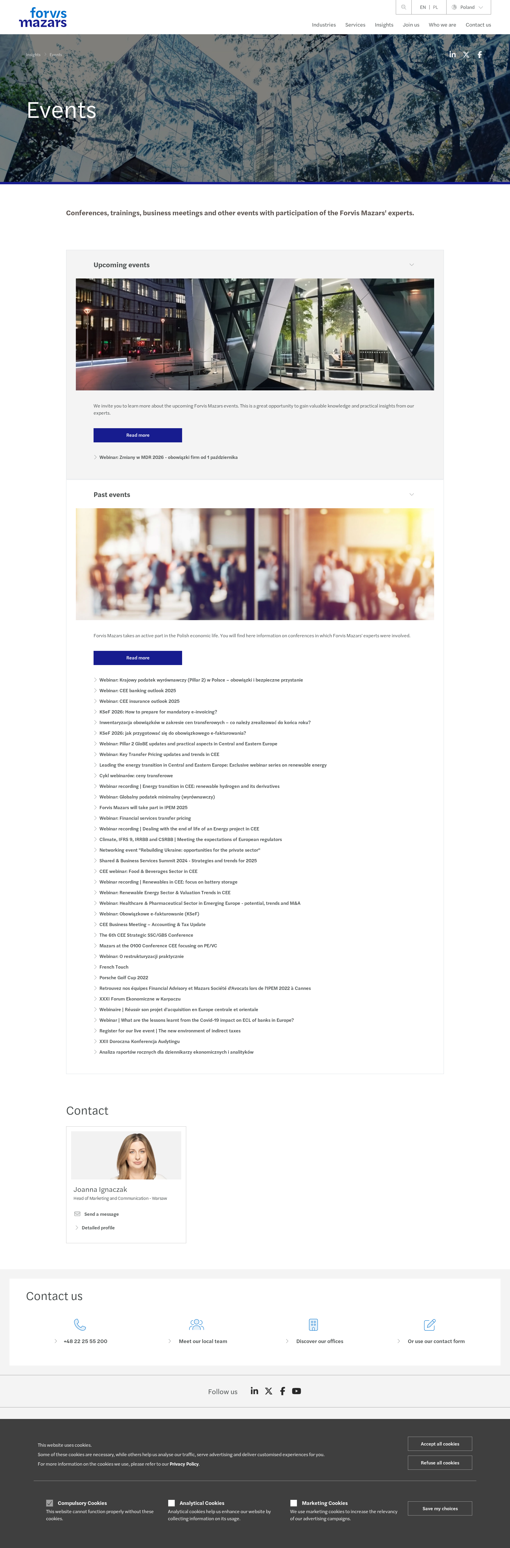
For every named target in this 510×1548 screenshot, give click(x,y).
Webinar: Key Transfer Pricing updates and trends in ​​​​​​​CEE (159, 754)
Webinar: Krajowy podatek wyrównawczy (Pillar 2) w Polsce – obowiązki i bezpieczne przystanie (201, 679)
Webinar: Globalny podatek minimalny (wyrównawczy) (157, 796)
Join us (411, 24)
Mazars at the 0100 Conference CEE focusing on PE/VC (158, 945)
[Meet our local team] (196, 1332)
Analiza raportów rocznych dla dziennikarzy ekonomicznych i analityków (176, 1051)
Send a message (101, 1214)
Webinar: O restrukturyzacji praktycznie (141, 956)
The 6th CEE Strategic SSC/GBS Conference (146, 934)
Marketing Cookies (325, 1502)
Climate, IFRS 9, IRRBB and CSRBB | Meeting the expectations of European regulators (190, 839)
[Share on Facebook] (479, 54)
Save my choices (440, 1508)
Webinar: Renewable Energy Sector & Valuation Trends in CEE (165, 892)
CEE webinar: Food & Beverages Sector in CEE (148, 871)
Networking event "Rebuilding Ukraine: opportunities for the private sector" (179, 849)
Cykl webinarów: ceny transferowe (136, 775)
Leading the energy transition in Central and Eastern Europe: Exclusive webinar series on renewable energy (213, 764)
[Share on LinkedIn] (452, 54)
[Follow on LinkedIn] (254, 1391)
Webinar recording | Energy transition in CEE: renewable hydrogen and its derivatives (189, 786)
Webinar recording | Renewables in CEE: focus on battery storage (168, 881)
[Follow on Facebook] (282, 1391)
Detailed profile (98, 1227)
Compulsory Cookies (82, 1502)
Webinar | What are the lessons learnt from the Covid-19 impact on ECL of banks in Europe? (196, 1019)
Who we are (442, 24)
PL (435, 7)
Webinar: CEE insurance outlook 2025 (139, 701)
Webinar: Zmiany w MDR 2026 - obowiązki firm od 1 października (168, 457)
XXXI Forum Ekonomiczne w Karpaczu (140, 998)
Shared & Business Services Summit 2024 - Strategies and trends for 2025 (178, 860)
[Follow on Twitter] (269, 1391)
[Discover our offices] (313, 1332)
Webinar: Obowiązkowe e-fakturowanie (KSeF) (149, 913)
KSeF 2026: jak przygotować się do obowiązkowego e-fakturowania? (172, 732)
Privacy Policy (184, 1463)
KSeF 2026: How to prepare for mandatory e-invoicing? (158, 711)
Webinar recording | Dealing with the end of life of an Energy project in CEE (179, 828)
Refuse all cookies (440, 1462)
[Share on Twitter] (466, 54)
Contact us (478, 24)
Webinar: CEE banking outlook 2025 (137, 690)
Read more (138, 434)
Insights (384, 24)
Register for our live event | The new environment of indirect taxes (170, 1030)
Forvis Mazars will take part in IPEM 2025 (143, 807)
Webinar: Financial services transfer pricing (145, 817)
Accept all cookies (440, 1443)
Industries (324, 24)
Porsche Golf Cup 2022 (123, 977)
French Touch (113, 966)
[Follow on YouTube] (297, 1391)
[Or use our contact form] (430, 1332)
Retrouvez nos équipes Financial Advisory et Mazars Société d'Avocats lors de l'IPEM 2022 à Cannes (205, 988)
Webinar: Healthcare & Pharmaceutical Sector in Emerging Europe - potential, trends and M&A (199, 903)
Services (355, 24)
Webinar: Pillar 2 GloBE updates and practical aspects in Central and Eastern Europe (188, 743)
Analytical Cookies (202, 1502)
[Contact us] (80, 1332)
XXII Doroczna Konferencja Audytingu (139, 1041)
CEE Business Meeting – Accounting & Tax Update (152, 924)
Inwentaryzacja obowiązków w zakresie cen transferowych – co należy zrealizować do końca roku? (205, 722)
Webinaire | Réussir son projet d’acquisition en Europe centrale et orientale (178, 1009)
